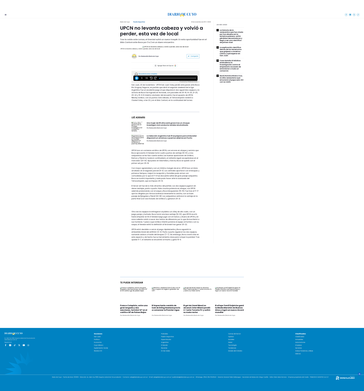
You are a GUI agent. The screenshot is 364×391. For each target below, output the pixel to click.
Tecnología (232, 345)
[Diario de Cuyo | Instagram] (350, 14)
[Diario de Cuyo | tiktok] (358, 14)
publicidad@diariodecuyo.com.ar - (184, 377)
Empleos (298, 345)
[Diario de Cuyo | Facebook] (346, 14)
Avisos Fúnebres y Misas (304, 351)
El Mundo (164, 345)
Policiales (164, 334)
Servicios (298, 348)
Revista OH (98, 351)
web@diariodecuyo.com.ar (139, 377)
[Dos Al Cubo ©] (345, 379)
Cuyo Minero (98, 345)
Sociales (231, 339)
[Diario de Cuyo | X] (354, 14)
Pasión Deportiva (139, 22)
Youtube (24, 345)
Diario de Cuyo (125, 22)
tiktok (15, 345)
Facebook (5, 345)
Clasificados (299, 337)
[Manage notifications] (359, 373)
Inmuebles (299, 339)
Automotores (300, 342)
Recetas (164, 348)
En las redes (165, 351)
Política (97, 339)
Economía (98, 342)
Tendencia (232, 348)
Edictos (298, 354)
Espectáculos (166, 339)
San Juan (97, 337)
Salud (230, 342)
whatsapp (28, 345)
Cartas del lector (234, 334)
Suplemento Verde (101, 348)
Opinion (231, 337)
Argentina (164, 342)
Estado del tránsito (235, 351)
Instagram (10, 345)
